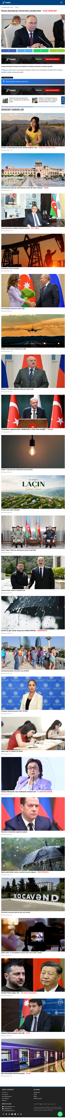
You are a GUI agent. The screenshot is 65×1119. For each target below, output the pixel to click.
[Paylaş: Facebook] (9, 50)
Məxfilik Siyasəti (38, 1098)
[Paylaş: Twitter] (25, 50)
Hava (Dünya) (5, 1098)
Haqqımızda (37, 1092)
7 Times (40, 1104)
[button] (57, 50)
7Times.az (4, 70)
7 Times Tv (5, 1092)
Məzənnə (4, 1100)
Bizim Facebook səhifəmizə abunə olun (17, 81)
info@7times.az (8, 1108)
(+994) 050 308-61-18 (9, 1110)
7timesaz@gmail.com (9, 1106)
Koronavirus (5, 1094)
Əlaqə (35, 1094)
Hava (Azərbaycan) (6, 1096)
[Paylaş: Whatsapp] (41, 50)
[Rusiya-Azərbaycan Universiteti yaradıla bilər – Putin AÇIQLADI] (33, 31)
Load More (33, 1082)
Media (35, 1096)
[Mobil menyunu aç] (61, 2)
